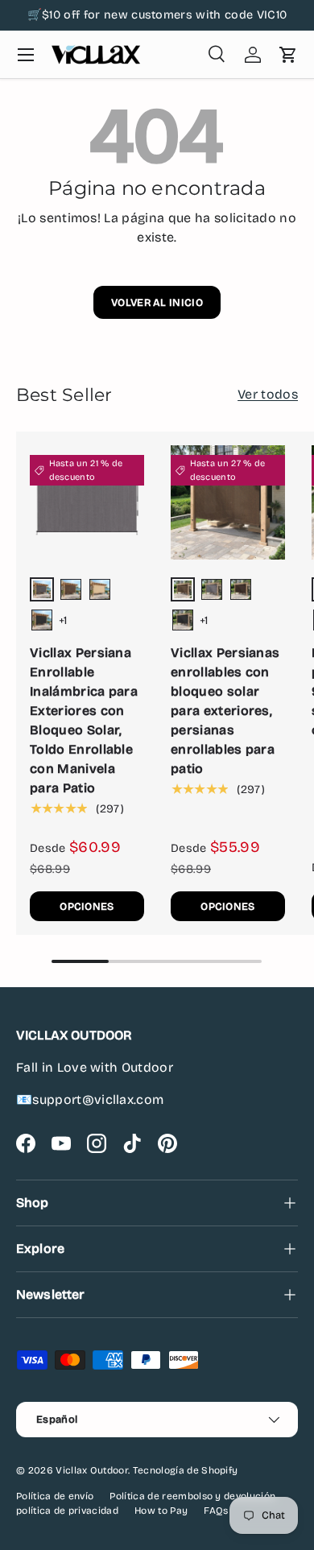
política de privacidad (67, 1510)
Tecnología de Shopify (185, 1470)
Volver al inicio (157, 302)
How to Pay (161, 1510)
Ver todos (268, 394)
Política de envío (54, 1496)
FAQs (216, 1510)
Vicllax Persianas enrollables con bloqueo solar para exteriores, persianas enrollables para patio (225, 710)
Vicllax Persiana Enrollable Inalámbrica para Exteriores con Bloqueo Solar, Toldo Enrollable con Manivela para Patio (84, 720)
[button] (288, 54)
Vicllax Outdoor (92, 1470)
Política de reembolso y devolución (192, 1496)
